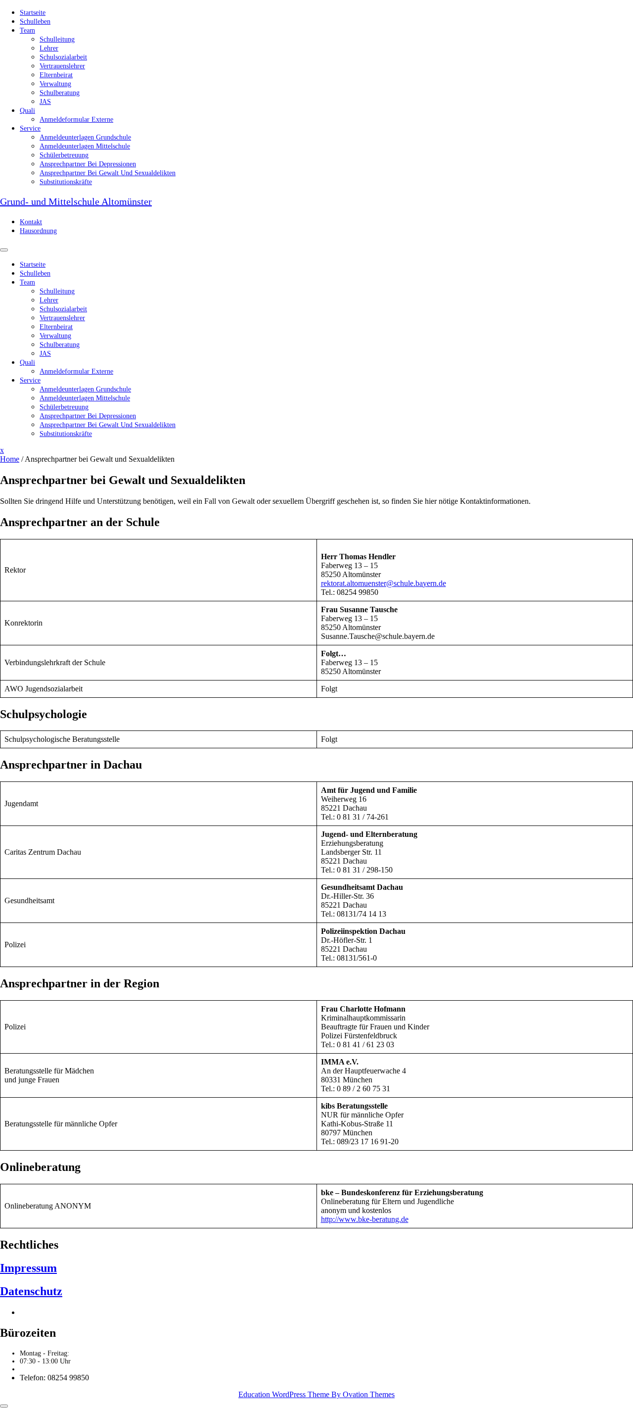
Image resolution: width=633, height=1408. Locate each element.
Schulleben (35, 21)
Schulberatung (60, 93)
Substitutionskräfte (66, 182)
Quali (27, 110)
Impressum (28, 1268)
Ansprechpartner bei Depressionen (88, 164)
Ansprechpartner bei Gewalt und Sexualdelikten (108, 173)
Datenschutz (31, 1291)
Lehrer (49, 48)
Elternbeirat (56, 75)
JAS (45, 101)
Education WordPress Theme (316, 1394)
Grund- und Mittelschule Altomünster (76, 201)
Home (9, 459)
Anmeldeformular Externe (76, 119)
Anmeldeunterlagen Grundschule (85, 137)
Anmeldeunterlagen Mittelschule (85, 146)
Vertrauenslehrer (62, 66)
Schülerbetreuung (64, 155)
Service (30, 128)
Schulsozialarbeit (63, 57)
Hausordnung (38, 231)
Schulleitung (57, 39)
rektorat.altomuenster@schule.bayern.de (383, 583)
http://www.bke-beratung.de (364, 1219)
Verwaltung (55, 84)
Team (27, 30)
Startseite (32, 12)
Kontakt (31, 222)
